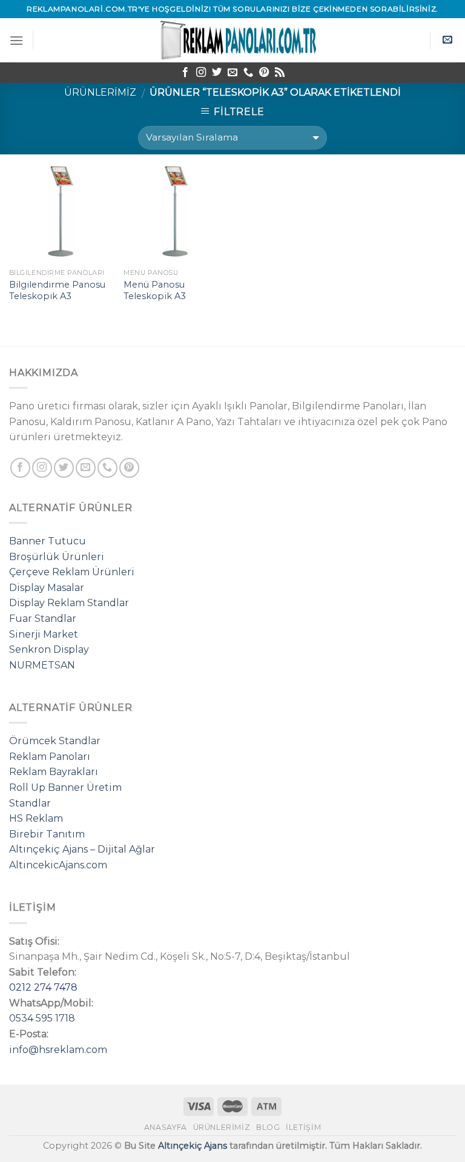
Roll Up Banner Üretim (65, 787)
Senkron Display (49, 649)
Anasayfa (165, 1127)
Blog (268, 1127)
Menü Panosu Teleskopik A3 (155, 290)
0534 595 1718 (42, 1018)
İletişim (303, 1127)
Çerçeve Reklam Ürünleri (71, 572)
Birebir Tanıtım (47, 834)
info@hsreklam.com (58, 1049)
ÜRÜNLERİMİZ (100, 92)
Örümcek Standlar (55, 741)
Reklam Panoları (49, 756)
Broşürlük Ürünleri (56, 557)
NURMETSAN (42, 665)
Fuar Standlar (42, 618)
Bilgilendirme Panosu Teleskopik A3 (57, 290)
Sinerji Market (43, 634)
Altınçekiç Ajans (192, 1145)
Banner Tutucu (47, 541)
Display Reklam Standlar (69, 603)
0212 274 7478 (43, 987)
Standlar (30, 803)
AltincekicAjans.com (58, 865)
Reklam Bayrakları (53, 771)
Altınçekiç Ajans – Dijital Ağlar (82, 849)
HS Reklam (36, 818)
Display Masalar (46, 587)
